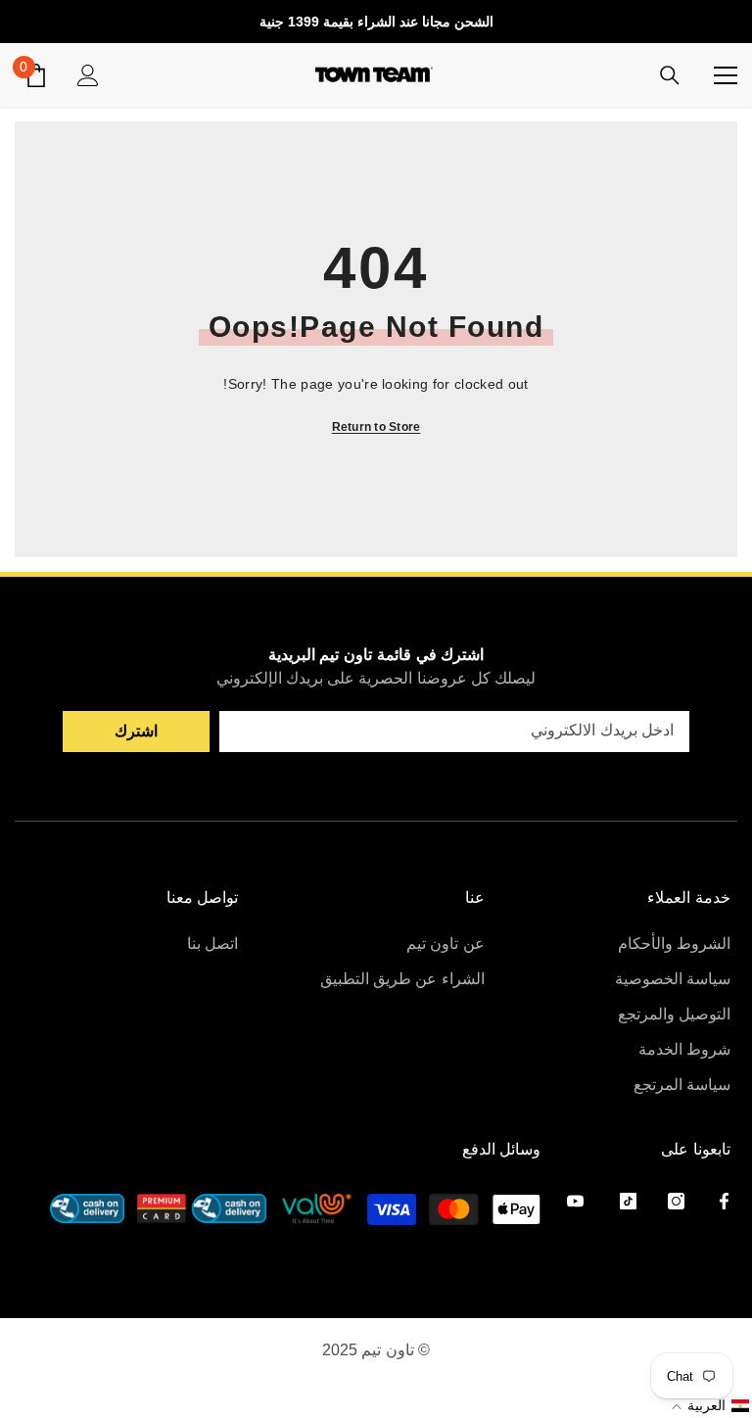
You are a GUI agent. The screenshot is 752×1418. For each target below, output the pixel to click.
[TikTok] (628, 1201)
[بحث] (670, 75)
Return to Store (376, 427)
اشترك (136, 731)
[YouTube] (575, 1201)
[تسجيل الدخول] (88, 75)
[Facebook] (724, 1201)
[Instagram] (676, 1201)
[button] (709, 1405)
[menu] (725, 75)
